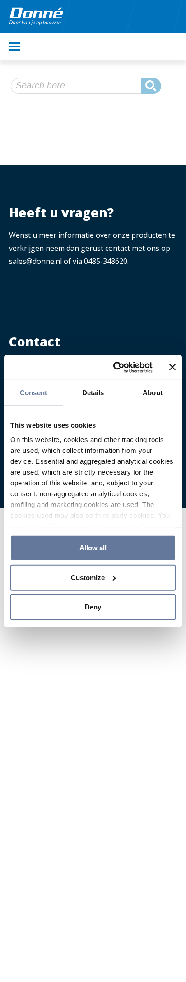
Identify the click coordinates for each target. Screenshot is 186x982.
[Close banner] (172, 367)
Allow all (93, 548)
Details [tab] (93, 392)
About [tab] (153, 392)
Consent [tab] (33, 392)
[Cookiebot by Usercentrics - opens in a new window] (115, 367)
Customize (88, 577)
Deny (93, 607)
